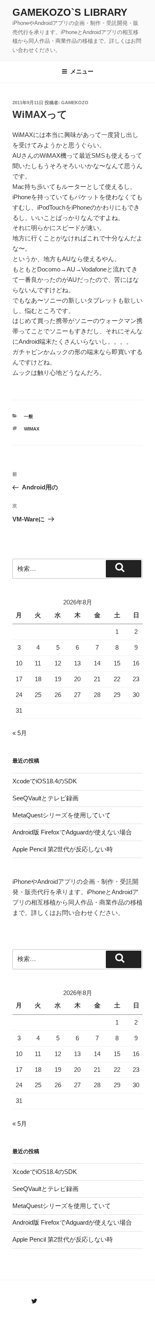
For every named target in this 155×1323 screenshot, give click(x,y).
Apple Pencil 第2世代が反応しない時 (62, 849)
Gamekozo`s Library (69, 12)
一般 (28, 416)
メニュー (81, 71)
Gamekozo (74, 102)
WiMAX (31, 428)
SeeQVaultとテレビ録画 (45, 798)
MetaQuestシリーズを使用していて (61, 815)
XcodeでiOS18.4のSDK (44, 781)
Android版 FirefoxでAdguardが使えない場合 (72, 832)
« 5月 (19, 732)
